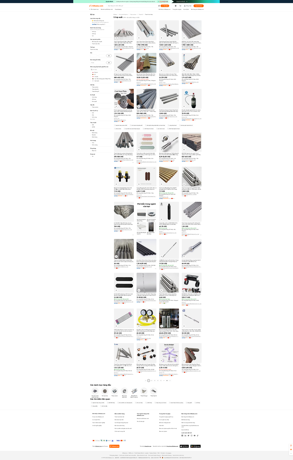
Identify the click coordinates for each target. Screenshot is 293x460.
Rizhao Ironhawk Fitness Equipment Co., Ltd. (192, 266)
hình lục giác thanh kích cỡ (186, 125)
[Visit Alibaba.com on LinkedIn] (185, 435)
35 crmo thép (140, 402)
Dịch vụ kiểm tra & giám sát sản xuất (123, 428)
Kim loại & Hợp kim (123, 14)
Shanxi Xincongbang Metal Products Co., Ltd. (124, 374)
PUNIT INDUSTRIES (164, 301)
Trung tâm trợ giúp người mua (166, 416)
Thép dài (141, 14)
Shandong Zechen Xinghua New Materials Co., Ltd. (169, 84)
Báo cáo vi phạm (163, 431)
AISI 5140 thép (112, 402)
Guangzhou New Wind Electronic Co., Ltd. (191, 303)
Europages (168, 453)
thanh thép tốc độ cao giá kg (177, 402)
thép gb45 (189, 402)
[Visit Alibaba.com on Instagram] (191, 435)
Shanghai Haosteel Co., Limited (189, 194)
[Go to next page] (170, 380)
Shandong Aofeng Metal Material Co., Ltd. (124, 48)
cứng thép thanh (173, 125)
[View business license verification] (160, 457)
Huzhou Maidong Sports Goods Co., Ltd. (191, 370)
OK (109, 55)
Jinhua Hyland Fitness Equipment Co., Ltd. (146, 370)
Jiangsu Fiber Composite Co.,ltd (144, 266)
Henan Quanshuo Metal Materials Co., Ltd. (169, 48)
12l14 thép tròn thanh (149, 128)
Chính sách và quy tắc (120, 431)
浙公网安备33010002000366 (171, 457)
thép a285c (95, 406)
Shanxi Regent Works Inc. (120, 120)
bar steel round (161, 128)
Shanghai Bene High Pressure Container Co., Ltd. (124, 194)
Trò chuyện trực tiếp (164, 419)
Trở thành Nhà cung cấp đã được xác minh (190, 426)
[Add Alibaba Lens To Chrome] (114, 446)
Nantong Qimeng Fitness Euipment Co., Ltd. (124, 336)
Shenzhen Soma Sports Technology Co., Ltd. (146, 196)
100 (167, 380)
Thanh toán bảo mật (119, 416)
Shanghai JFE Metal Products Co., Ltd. (168, 116)
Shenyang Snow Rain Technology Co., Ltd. (191, 118)
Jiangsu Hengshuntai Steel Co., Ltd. (190, 82)
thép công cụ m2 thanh (161, 402)
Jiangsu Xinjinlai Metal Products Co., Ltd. (191, 48)
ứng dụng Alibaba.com (172, 446)
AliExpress (124, 453)
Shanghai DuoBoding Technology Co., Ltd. (146, 161)
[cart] (180, 6)
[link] (291, 445)
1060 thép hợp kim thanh (174, 128)
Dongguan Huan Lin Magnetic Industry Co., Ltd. (169, 374)
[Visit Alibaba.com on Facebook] (182, 435)
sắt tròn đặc (104, 406)
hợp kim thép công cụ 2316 (98, 402)
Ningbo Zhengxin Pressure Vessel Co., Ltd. (169, 336)
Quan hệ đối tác (185, 429)
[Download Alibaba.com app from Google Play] (195, 446)
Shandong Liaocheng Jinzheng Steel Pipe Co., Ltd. (146, 116)
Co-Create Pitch (96, 419)
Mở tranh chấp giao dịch (165, 422)
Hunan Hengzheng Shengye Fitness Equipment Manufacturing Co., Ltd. (146, 300)
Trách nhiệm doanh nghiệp (98, 422)
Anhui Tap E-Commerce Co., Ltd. (167, 159)
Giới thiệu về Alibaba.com (98, 413)
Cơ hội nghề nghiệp (97, 425)
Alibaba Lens (98, 446)
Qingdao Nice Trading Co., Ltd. (121, 266)
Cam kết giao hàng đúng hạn (121, 422)
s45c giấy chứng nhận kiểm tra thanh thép (156, 125)
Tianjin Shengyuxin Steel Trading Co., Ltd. (123, 159)
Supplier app (148, 446)
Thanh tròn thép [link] (149, 14)
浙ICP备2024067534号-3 (185, 457)
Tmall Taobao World (139, 453)
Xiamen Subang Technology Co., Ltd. (167, 232)
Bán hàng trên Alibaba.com (187, 416)
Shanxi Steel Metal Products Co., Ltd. (190, 234)
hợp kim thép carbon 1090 (121, 125)
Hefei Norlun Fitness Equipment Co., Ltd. (123, 301)
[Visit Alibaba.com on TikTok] (198, 435)
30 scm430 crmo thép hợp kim (125, 402)
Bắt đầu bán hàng (185, 419)
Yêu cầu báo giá (140, 421)
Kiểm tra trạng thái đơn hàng (188, 422)
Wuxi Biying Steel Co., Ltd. (143, 48)
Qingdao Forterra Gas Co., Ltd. (144, 338)
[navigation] (101, 198)
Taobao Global (152, 453)
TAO (158, 453)
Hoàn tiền (161, 425)
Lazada (146, 453)
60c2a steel (118, 128)
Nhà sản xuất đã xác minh (143, 418)
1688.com (130, 453)
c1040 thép (149, 402)
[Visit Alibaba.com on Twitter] (188, 435)
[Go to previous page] (145, 380)
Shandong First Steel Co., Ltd (188, 159)
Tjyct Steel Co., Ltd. (163, 197)
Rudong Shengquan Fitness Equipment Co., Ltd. (192, 336)
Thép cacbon (133, 14)
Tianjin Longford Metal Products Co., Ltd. (146, 83)
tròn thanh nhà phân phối (137, 125)
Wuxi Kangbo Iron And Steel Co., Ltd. (122, 80)
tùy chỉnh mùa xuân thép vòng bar (132, 128)
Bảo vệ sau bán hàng (119, 425)
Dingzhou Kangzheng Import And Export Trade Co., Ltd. (169, 268)
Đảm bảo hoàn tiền (119, 419)
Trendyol (163, 453)
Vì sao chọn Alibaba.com (98, 416)
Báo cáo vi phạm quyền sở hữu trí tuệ (168, 428)
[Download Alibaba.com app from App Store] (184, 446)
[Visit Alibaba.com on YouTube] (194, 435)
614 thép (198, 402)
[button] (159, 6)
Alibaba (115, 14)
